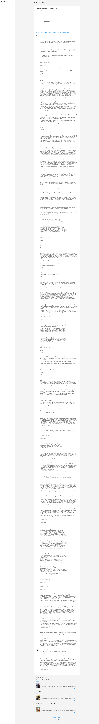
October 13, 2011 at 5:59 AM (45, 347)
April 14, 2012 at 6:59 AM (44, 586)
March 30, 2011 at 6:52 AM (44, 214)
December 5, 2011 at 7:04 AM (45, 395)
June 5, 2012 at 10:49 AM (44, 646)
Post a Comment (40, 672)
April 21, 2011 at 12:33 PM (44, 237)
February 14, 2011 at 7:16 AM (45, 131)
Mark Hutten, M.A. (43, 649)
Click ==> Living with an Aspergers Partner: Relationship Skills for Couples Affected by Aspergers (52, 32)
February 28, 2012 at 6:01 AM (45, 579)
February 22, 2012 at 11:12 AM (45, 519)
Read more (75, 688)
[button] (77, 8)
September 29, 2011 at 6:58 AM (45, 316)
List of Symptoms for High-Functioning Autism (46, 703)
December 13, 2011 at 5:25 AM (45, 425)
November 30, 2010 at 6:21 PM (45, 62)
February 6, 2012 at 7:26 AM (44, 479)
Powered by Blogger (56, 717)
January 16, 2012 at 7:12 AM (45, 435)
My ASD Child (40, 2)
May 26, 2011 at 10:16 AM (44, 260)
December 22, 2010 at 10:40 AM (45, 75)
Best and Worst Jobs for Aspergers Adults (45, 691)
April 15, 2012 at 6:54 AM (44, 627)
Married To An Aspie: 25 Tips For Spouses (45, 679)
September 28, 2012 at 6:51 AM (45, 669)
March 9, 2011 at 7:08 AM (44, 178)
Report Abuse (57, 721)
